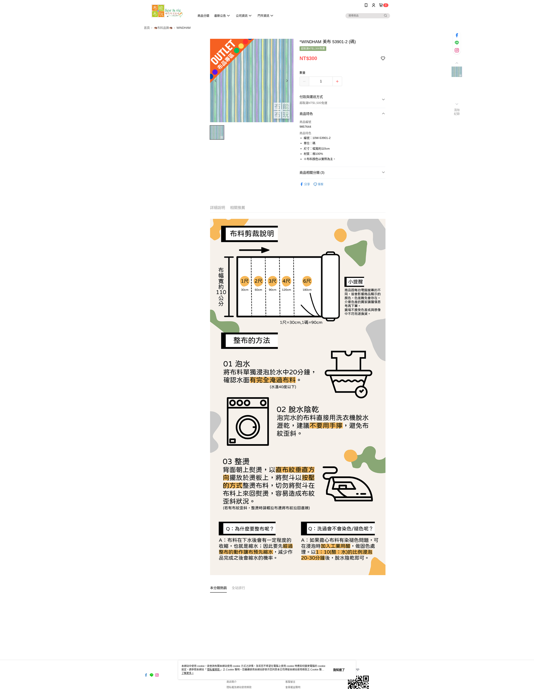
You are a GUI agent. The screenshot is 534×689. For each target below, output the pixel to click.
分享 (307, 184)
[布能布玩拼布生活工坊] (167, 11)
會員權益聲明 (292, 687)
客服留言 (290, 681)
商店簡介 (232, 681)
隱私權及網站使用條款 (239, 687)
